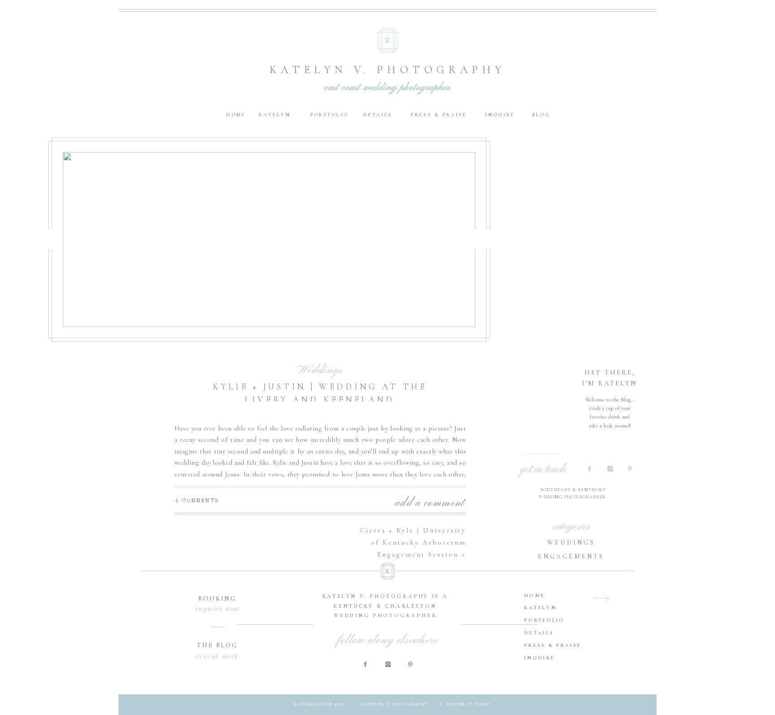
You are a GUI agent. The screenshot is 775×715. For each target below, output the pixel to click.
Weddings (320, 370)
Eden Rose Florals (225, 637)
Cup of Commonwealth (244, 625)
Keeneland (221, 580)
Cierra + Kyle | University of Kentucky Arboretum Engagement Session (413, 542)
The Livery (275, 591)
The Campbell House (252, 568)
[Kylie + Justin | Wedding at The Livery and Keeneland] (269, 239)
